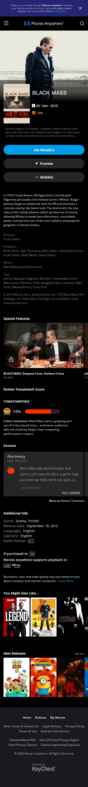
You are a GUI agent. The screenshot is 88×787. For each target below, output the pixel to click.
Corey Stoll (39, 287)
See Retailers (44, 150)
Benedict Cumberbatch (54, 279)
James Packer (47, 255)
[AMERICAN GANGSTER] (70, 617)
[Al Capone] (44, 617)
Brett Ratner (29, 255)
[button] (44, 345)
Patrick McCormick (71, 251)
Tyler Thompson (30, 251)
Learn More (66, 581)
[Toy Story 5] (17, 677)
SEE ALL (79, 653)
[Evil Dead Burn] (70, 677)
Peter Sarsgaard (43, 283)
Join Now (60, 11)
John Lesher (49, 251)
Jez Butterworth (32, 267)
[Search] (82, 24)
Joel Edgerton (29, 279)
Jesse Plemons (22, 283)
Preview (46, 163)
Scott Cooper (12, 239)
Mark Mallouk (12, 267)
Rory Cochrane (64, 283)
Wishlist (46, 177)
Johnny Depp (12, 279)
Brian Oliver (11, 251)
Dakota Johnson (21, 287)
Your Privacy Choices (22, 745)
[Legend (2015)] (17, 617)
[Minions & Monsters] (44, 677)
